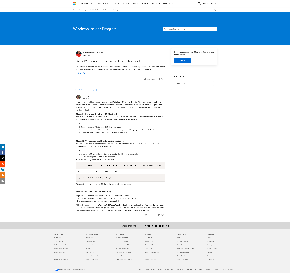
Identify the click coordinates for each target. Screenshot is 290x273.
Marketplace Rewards (183, 259)
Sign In (213, 3)
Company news (211, 245)
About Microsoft (211, 241)
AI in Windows (58, 256)
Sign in (182, 60)
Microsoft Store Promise (92, 259)
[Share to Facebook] (148, 225)
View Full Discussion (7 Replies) (86, 90)
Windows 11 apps (59, 263)
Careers (209, 237)
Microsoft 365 (149, 248)
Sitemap (140, 269)
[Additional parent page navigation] (93, 9)
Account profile (90, 237)
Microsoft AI (148, 237)
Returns (88, 248)
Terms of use (179, 269)
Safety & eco (198, 269)
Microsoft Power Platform (152, 252)
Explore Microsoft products (61, 259)
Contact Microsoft (150, 269)
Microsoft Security (150, 241)
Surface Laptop (58, 241)
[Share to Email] (167, 225)
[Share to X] (152, 225)
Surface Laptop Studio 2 (60, 245)
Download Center (91, 241)
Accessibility (210, 259)
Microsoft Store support (92, 245)
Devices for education (122, 241)
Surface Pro (57, 237)
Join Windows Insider (183, 83)
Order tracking (90, 252)
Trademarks (189, 269)
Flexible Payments (91, 263)
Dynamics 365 (149, 245)
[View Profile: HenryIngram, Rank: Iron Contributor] (78, 97)
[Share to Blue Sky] (160, 225)
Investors (209, 252)
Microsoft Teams (149, 256)
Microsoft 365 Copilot (151, 259)
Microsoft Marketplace (183, 256)
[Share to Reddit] (156, 225)
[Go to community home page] (74, 3)
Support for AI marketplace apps (185, 248)
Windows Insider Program (112, 10)
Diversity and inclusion (213, 256)
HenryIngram (87, 96)
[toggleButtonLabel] (215, 9)
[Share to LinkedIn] (145, 225)
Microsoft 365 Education (122, 248)
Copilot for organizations (61, 248)
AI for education (120, 263)
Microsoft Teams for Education (124, 245)
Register (206, 3)
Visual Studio (180, 263)
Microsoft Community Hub (81, 10)
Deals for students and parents (124, 259)
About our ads (216, 269)
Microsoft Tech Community (184, 252)
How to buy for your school (123, 252)
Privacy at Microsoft (212, 248)
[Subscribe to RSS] (163, 225)
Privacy (160, 269)
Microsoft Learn (181, 245)
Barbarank (87, 53)
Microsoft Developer (182, 241)
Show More (82, 73)
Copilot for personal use (61, 252)
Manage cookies (169, 269)
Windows (99, 10)
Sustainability (210, 263)
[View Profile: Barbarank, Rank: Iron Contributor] (79, 54)
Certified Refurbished (92, 256)
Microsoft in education (122, 237)
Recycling (207, 269)
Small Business (149, 263)
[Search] (199, 3)
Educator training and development (125, 256)
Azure (178, 237)
